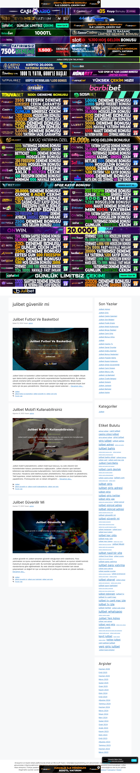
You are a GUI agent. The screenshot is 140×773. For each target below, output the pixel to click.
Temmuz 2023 (105, 745)
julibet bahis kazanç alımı (105, 452)
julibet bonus (121, 457)
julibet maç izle (106, 538)
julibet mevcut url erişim (105, 544)
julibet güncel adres (110, 505)
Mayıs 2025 (103, 679)
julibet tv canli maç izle (112, 600)
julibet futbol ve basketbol (24, 394)
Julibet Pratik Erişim (107, 323)
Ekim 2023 (103, 735)
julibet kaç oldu (108, 535)
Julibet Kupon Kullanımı (108, 361)
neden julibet (102, 640)
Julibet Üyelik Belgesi (107, 379)
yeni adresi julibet (107, 643)
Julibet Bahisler (105, 389)
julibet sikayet (107, 579)
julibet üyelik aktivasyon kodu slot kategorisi (110, 630)
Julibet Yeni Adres (109, 618)
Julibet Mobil (118, 544)
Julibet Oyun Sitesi (106, 556)
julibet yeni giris (51, 394)
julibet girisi (105, 491)
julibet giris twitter (109, 495)
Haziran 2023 (104, 749)
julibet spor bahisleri (35, 579)
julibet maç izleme (106, 541)
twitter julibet (113, 639)
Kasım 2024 (104, 690)
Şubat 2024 (103, 721)
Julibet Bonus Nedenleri (108, 354)
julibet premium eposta (105, 574)
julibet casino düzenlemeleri (106, 475)
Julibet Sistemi (105, 382)
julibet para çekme (106, 569)
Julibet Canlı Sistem (107, 368)
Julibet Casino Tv (106, 344)
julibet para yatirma (108, 561)
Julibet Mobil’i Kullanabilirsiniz (37, 409)
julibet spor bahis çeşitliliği (106, 588)
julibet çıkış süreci (121, 625)
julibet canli (103, 460)
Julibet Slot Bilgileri (106, 320)
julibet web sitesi (118, 608)
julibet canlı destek (110, 469)
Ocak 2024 (103, 725)
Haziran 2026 (104, 669)
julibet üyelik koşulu (104, 633)
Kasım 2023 (104, 731)
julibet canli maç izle (116, 460)
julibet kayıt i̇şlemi (105, 532)
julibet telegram (107, 594)
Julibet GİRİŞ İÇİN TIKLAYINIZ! (70, 59)
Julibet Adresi (104, 309)
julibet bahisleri (117, 452)
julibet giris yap (107, 499)
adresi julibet (104, 431)
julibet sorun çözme (116, 583)
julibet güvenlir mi (109, 518)
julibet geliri (112, 480)
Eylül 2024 (103, 697)
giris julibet (105, 440)
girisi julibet (118, 437)
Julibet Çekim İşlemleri (108, 316)
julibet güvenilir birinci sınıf (106, 512)
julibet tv (120, 594)
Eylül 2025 (103, 672)
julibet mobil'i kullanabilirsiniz (37, 486)
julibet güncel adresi (111, 509)
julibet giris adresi (111, 488)
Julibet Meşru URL (106, 372)
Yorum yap (18, 396)
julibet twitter (105, 608)
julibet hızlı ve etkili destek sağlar (107, 527)
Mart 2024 (103, 718)
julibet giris (105, 483)
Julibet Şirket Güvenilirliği (109, 365)
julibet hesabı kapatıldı (105, 522)
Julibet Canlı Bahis (108, 463)
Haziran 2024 (104, 707)
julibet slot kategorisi (104, 583)
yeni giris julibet (109, 646)
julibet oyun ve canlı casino (106, 559)
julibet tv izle (106, 604)
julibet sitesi (120, 580)
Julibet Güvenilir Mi (28, 502)
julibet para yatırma (112, 565)
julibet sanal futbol (103, 576)
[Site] (35, 102)
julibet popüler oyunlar (107, 571)
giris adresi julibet (105, 437)
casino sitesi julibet (109, 434)
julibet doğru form (103, 480)
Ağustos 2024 (104, 700)
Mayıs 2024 (103, 711)
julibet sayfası (113, 576)
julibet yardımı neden (104, 615)
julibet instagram (105, 529)
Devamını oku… (77, 386)
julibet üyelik (104, 627)
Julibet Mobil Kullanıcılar (108, 327)
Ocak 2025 (103, 686)
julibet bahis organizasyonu (106, 454)
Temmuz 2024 (105, 704)
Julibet (17, 391)
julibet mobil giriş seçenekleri (106, 547)
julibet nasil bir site (110, 552)
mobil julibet (116, 636)
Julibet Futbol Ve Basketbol (36, 319)
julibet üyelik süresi (115, 633)
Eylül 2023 (103, 738)
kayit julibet (105, 636)
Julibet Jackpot (105, 386)
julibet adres (118, 441)
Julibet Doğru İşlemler (108, 351)
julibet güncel (119, 502)
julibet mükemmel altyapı (105, 549)
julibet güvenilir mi (40, 394)
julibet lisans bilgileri (107, 650)
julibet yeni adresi (105, 621)
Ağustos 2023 (104, 742)
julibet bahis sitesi (107, 457)
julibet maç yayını (118, 541)
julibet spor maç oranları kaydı (106, 591)
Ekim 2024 (103, 693)
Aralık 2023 (103, 728)
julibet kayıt (117, 529)
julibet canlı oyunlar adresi (105, 472)
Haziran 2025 (104, 676)
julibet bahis (107, 448)
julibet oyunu (119, 556)
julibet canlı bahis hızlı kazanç (106, 466)
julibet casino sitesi (106, 478)
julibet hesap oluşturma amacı (106, 524)
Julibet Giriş (104, 313)
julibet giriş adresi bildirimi (106, 502)
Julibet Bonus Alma (107, 337)
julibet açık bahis (119, 445)
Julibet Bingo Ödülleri (107, 330)
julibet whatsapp (110, 611)
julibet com (119, 477)
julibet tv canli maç (107, 597)
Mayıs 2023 (103, 752)
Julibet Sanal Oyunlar (107, 347)
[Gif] (70, 139)
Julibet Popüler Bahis (107, 358)
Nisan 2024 (103, 714)
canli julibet (115, 431)
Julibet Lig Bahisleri (107, 375)
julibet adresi (106, 444)
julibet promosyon (118, 574)
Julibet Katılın (104, 392)
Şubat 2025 (103, 683)
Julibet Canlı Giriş (106, 334)
